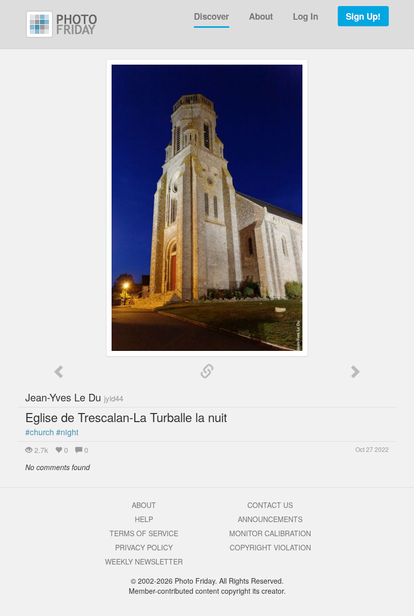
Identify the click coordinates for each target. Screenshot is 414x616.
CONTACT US (270, 505)
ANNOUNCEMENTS (270, 519)
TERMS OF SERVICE (144, 533)
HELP (144, 519)
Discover (211, 16)
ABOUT (144, 505)
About (261, 16)
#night (67, 432)
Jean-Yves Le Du (74, 397)
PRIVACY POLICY (144, 547)
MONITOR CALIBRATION (270, 533)
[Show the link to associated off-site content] (207, 372)
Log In (305, 16)
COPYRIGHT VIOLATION (270, 547)
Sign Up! (363, 16)
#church (39, 432)
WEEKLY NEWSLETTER (144, 561)
